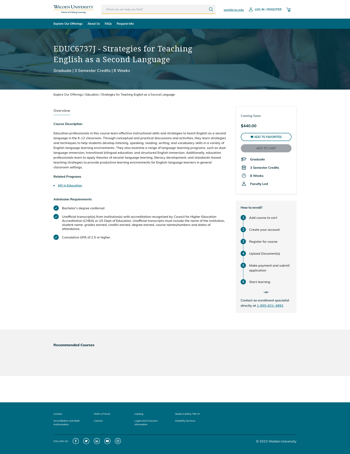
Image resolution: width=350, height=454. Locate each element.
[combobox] (158, 9)
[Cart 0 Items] (288, 9)
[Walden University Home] (73, 8)
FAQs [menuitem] (108, 24)
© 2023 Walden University (276, 441)
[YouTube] (107, 441)
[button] (266, 137)
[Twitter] (86, 441)
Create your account (264, 230)
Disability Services (185, 420)
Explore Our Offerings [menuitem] (68, 24)
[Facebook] (76, 441)
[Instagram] (118, 441)
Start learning (259, 282)
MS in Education (70, 185)
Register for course (263, 241)
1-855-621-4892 (270, 305)
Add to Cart (266, 148)
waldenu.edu (234, 10)
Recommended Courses (73, 345)
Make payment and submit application (269, 267)
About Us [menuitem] (94, 24)
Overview (61, 110)
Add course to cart (263, 218)
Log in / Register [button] (268, 9)
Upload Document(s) (264, 253)
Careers (98, 420)
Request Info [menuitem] (125, 24)
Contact (57, 413)
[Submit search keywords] (211, 9)
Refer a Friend (102, 413)
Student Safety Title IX (187, 413)
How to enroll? (251, 207)
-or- (266, 292)
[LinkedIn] (97, 441)
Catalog (138, 413)
